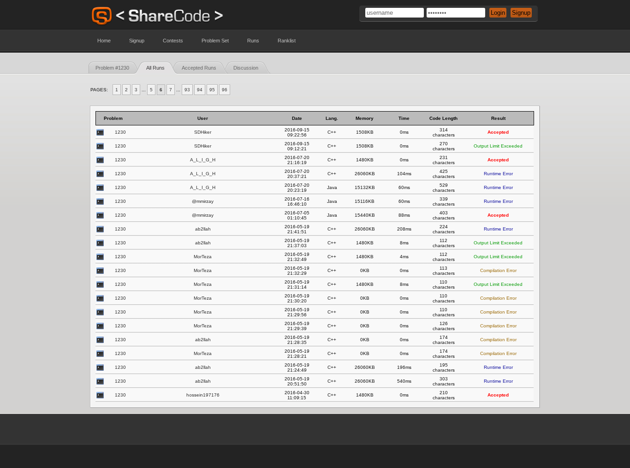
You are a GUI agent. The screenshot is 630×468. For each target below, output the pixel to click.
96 (224, 89)
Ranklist (287, 40)
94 (199, 89)
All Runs (155, 68)
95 (212, 89)
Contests (173, 40)
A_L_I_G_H (202, 159)
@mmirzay (203, 201)
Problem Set (215, 40)
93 (187, 89)
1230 (120, 132)
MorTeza (203, 256)
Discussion (245, 68)
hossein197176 (203, 394)
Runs (253, 40)
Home (104, 40)
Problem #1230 (112, 68)
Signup (136, 40)
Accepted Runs (199, 68)
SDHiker (202, 132)
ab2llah (203, 228)
